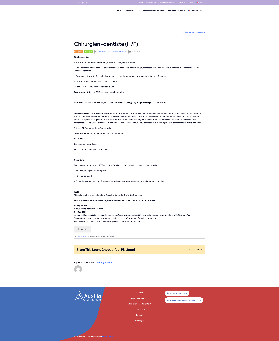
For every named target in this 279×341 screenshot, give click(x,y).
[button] (201, 10)
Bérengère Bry (81, 237)
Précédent (189, 32)
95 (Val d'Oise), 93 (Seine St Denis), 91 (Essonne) (111, 52)
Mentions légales (108, 336)
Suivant (199, 32)
